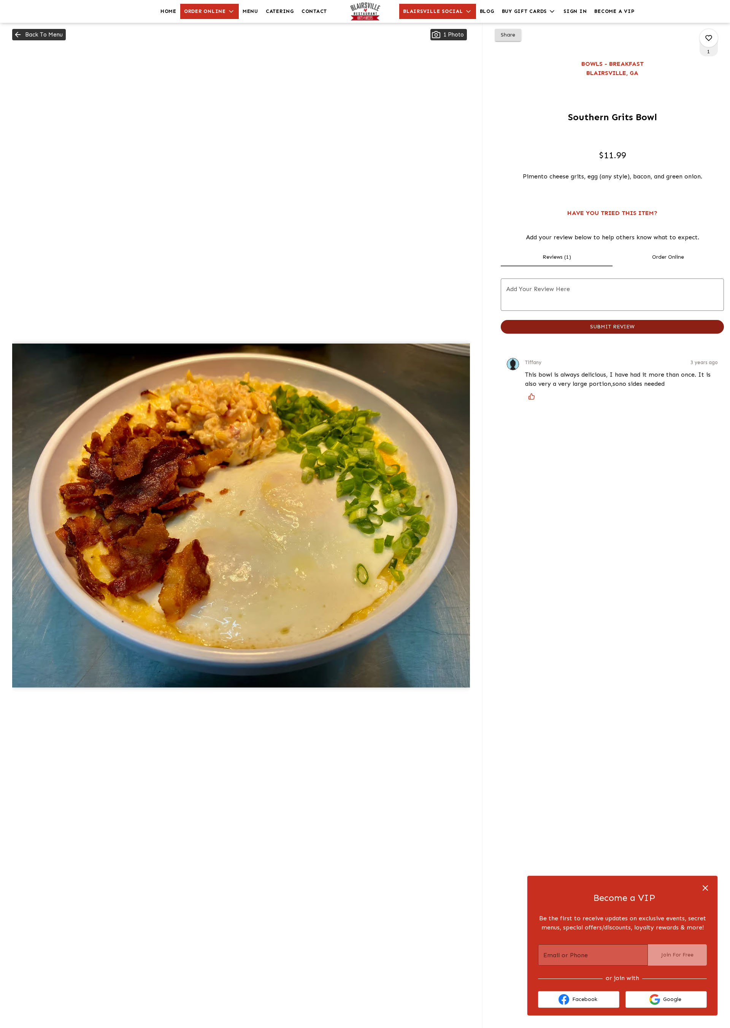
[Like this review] (533, 396)
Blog (487, 11)
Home (168, 11)
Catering (280, 11)
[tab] (556, 257)
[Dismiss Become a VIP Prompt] (705, 888)
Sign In (575, 11)
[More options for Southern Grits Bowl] (709, 38)
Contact (314, 11)
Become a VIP (614, 11)
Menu (250, 11)
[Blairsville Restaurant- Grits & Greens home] (365, 11)
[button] (209, 11)
